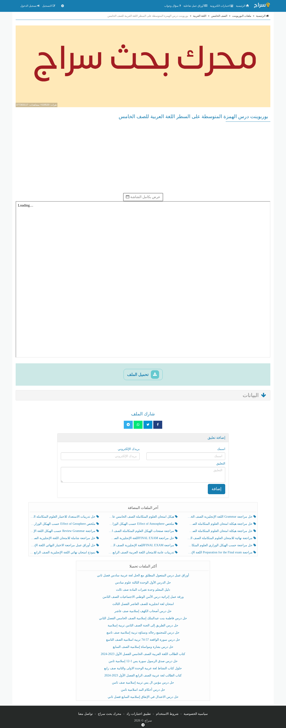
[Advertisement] (143, 157)
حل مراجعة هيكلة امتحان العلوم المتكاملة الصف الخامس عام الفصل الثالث (220, 531)
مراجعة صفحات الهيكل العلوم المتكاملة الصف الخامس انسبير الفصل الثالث (141, 531)
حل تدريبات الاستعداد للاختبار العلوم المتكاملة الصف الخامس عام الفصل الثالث (63, 516)
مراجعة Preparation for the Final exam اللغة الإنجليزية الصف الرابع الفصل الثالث (220, 552)
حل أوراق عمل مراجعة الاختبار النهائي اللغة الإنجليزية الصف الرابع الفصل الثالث (63, 545)
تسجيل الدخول (28, 5)
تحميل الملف (138, 374)
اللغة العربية (199, 15)
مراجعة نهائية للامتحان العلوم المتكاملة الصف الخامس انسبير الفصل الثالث (220, 538)
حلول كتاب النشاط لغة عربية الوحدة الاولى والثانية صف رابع (143, 668)
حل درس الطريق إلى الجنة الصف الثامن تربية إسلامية (143, 625)
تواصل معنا (85, 713)
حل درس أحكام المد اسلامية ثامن (143, 689)
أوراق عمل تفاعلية (193, 5)
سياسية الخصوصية (196, 713)
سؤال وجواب (171, 5)
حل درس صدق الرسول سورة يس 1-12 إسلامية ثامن (143, 661)
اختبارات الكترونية (220, 5)
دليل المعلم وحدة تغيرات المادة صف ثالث (143, 589)
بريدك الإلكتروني (129, 449)
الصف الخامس (219, 15)
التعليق (220, 463)
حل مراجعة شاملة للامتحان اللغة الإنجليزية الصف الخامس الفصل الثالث (63, 538)
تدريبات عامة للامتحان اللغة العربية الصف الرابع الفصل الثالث (141, 552)
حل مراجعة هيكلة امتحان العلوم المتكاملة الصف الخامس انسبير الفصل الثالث (220, 523)
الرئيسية (241, 5)
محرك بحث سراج (109, 713)
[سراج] (262, 5)
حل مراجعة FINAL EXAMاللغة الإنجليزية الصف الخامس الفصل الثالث (141, 538)
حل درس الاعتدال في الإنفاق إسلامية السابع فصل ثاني (143, 697)
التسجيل (47, 5)
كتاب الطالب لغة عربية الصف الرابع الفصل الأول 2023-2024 (143, 675)
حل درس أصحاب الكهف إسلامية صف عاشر (143, 611)
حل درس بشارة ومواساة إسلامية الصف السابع (143, 647)
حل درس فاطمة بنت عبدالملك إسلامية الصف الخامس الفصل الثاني (143, 618)
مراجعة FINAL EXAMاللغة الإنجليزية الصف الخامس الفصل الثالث (141, 545)
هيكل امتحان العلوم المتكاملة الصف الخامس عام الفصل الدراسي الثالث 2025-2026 (141, 516)
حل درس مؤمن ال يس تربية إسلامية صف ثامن (143, 682)
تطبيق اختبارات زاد (138, 713)
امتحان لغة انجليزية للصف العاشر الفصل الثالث (143, 604)
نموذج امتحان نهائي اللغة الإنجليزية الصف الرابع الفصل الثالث (63, 552)
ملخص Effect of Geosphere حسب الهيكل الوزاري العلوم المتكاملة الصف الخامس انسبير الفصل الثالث (63, 523)
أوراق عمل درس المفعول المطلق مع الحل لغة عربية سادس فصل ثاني (143, 575)
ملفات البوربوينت (241, 15)
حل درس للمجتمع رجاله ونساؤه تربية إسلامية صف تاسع (143, 632)
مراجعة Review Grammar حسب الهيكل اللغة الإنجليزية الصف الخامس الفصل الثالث (63, 531)
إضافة (216, 489)
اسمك (221, 449)
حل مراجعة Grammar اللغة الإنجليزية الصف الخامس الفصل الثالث (220, 516)
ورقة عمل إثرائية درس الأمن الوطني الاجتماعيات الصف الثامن (143, 596)
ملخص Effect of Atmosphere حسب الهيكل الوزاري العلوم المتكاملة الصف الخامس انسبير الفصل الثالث (141, 523)
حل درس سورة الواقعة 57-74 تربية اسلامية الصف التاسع (143, 639)
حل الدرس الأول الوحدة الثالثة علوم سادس (143, 582)
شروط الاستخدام (167, 713)
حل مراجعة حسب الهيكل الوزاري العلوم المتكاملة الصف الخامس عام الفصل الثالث (220, 545)
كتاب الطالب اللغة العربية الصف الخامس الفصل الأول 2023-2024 (143, 654)
